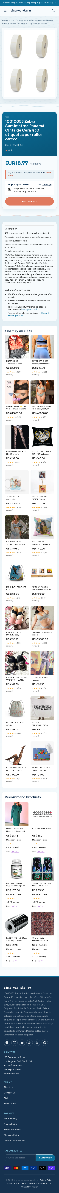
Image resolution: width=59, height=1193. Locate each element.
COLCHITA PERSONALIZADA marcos (40, 724)
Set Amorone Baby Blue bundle (42, 633)
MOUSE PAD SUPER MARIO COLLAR (41, 769)
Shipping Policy (11, 1135)
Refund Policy (10, 1118)
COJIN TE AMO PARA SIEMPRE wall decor (41, 452)
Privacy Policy (10, 1124)
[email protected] (29, 309)
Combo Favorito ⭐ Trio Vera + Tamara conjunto (16, 407)
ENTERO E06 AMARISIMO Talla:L (14, 362)
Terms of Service (12, 1129)
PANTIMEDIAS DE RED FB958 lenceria (16, 452)
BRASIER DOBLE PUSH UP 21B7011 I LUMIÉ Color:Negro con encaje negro (16, 679)
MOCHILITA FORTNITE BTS (16, 588)
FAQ (6, 1098)
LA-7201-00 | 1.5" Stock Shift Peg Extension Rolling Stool (16, 939)
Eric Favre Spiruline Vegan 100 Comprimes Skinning (16, 884)
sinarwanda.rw (21, 10)
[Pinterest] (45, 1043)
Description (11, 228)
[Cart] (53, 10)
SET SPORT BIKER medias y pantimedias (41, 362)
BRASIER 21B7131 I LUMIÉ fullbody (14, 633)
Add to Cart (29, 201)
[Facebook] (7, 1043)
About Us (8, 1087)
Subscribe (45, 1157)
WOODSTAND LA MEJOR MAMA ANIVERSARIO (40, 498)
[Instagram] (14, 1043)
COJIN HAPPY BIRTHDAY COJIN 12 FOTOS (41, 543)
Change (46, 184)
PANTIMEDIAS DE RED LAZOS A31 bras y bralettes (16, 769)
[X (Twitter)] (37, 1043)
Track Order (10, 1103)
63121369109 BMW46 (41, 829)
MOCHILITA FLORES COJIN (15, 724)
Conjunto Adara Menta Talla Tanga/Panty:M (41, 407)
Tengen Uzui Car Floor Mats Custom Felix (41, 884)
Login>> (15, 851)
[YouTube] (22, 1043)
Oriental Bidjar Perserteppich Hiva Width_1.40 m (40, 939)
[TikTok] (29, 1043)
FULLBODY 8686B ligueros (40, 678)
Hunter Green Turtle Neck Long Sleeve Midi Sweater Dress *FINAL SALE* (15, 830)
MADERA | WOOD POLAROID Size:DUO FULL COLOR (41, 588)
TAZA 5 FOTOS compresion (13, 498)
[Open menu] (5, 10)
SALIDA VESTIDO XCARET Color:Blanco (15, 543)
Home (5, 20)
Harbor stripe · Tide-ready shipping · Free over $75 (29, 3)
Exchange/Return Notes (17, 290)
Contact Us (9, 1092)
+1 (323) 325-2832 (13, 1065)
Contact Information (14, 1140)
